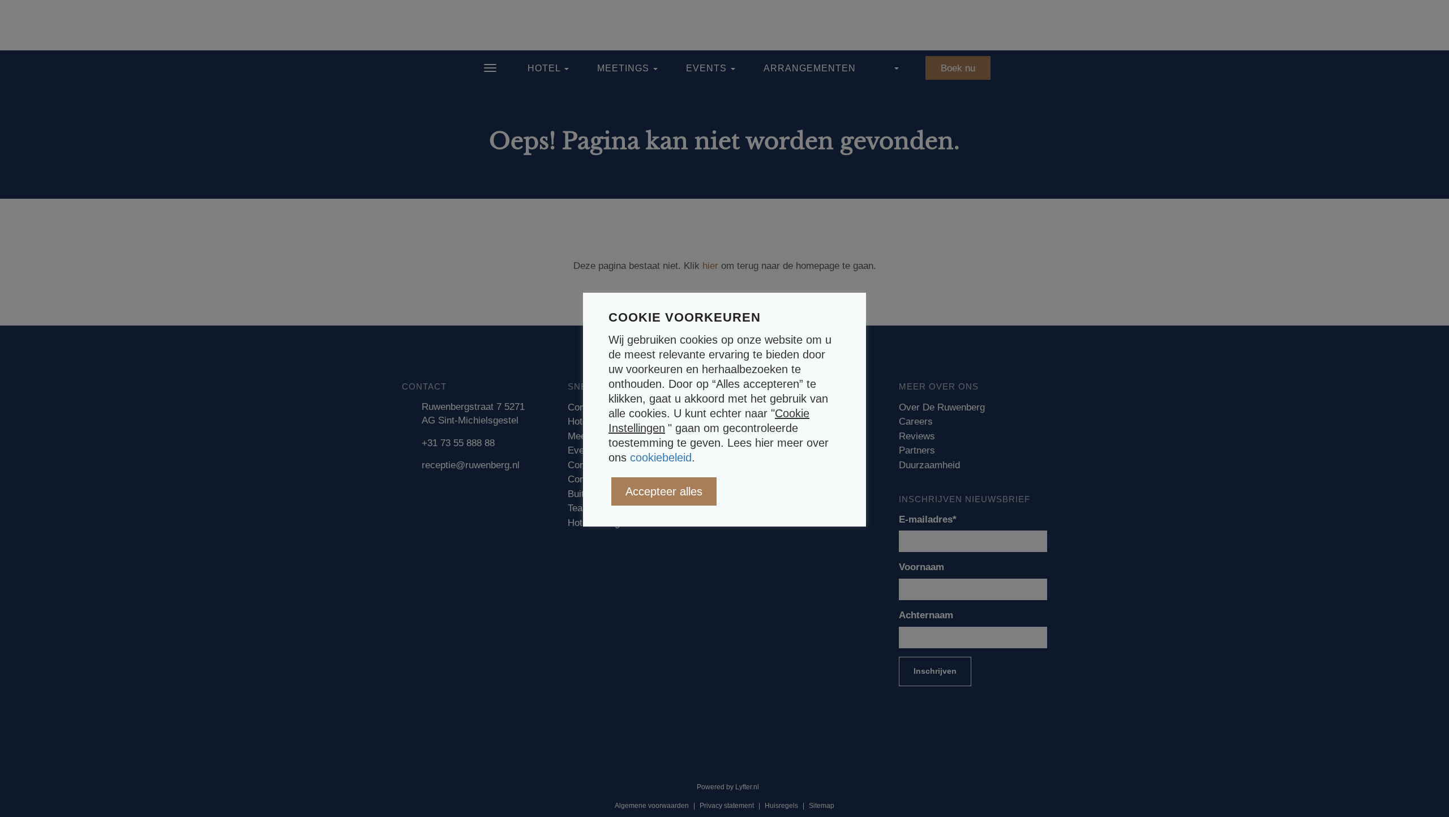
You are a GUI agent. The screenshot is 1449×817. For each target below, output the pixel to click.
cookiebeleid (661, 457)
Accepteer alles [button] (663, 491)
